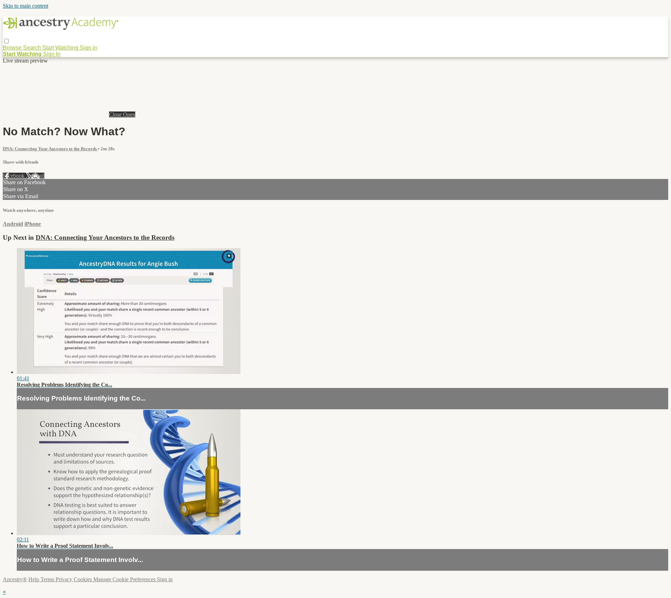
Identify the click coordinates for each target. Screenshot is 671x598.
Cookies (83, 579)
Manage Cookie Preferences (125, 579)
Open (129, 114)
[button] (6, 41)
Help (34, 579)
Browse (13, 48)
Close (116, 114)
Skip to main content (25, 6)
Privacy (65, 579)
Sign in (88, 48)
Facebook (14, 176)
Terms (48, 579)
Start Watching (61, 48)
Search (32, 48)
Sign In (51, 54)
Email (37, 176)
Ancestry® (15, 579)
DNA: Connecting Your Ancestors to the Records (50, 148)
